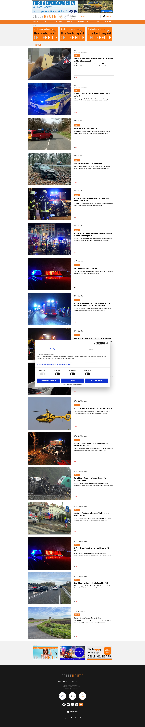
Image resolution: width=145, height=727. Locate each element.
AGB (80, 718)
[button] (70, 22)
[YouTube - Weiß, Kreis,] (68, 704)
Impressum (67, 718)
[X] (72, 704)
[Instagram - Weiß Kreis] (76, 704)
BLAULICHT (77, 55)
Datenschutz (74, 718)
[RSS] (81, 704)
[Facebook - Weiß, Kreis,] (64, 704)
